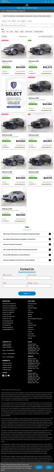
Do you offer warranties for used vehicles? (16, 255)
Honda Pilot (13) (6, 325)
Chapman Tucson (7, 367)
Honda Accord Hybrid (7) (9, 303)
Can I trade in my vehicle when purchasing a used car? (20, 249)
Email (31, 275)
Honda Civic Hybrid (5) (8, 310)
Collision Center (32, 325)
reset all (30, 21)
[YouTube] (8, 375)
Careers (30, 331)
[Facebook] (3, 375)
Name (7, 275)
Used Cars (30, 306)
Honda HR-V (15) (6, 318)
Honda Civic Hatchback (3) (9, 308)
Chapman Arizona (7, 365)
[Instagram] (6, 375)
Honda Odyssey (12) (7, 321)
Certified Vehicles (32, 308)
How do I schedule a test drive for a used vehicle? (19, 260)
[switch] (52, 1)
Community (31, 333)
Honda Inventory (32, 303)
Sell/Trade (30, 312)
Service (30, 316)
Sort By (40, 36)
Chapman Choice (7, 363)
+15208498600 (10, 350)
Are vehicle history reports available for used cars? (19, 239)
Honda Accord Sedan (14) (9, 306)
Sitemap (30, 338)
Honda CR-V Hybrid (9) (8, 316)
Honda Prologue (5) (7, 327)
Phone (4, 283)
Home (3, 11)
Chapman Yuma (6, 369)
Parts (29, 321)
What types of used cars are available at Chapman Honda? (21, 234)
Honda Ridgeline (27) (8, 329)
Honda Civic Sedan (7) (8, 312)
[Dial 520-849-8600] (49, 1)
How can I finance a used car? (12, 244)
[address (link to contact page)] (45, 1)
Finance (30, 314)
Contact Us (31, 329)
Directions (30, 327)
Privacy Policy (31, 336)
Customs (30, 323)
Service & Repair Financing (35, 318)
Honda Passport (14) (7, 323)
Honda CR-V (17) (6, 314)
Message (32, 283)
